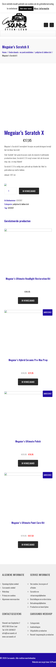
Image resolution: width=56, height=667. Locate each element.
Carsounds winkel (8, 587)
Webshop (5, 591)
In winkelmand (29, 191)
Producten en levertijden (39, 606)
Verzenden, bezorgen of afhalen (39, 585)
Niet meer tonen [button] (26, 8)
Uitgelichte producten (38, 630)
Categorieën (34, 622)
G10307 (11, 207)
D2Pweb (53, 661)
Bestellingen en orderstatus (40, 599)
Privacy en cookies (9, 595)
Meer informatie (41, 8)
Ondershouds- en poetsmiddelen (21, 52)
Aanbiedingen (35, 626)
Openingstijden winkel (10, 583)
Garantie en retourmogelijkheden (38, 593)
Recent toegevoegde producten (42, 634)
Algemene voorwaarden (10, 599)
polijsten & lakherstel (43, 52)
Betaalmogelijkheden (38, 603)
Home (4, 52)
